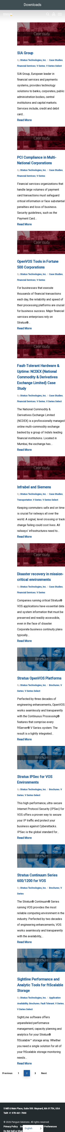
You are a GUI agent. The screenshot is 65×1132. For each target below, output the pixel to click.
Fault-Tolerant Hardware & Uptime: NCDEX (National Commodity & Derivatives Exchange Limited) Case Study (38, 377)
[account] (54, 14)
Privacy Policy (11, 1126)
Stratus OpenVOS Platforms (39, 678)
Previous (7, 1073)
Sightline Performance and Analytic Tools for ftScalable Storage (40, 985)
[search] (48, 14)
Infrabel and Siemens (34, 487)
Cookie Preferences (47, 1126)
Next (44, 1073)
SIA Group (25, 53)
